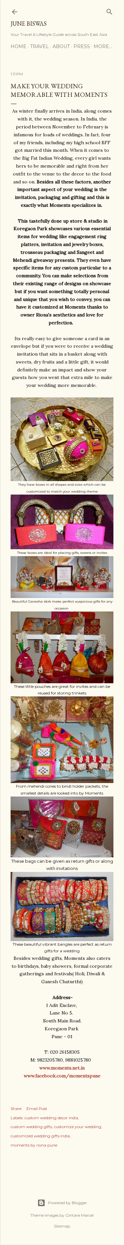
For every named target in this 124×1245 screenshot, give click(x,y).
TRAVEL (39, 46)
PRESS (81, 46)
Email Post (36, 1108)
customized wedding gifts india (40, 1135)
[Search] (109, 10)
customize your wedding (77, 1126)
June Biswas (29, 23)
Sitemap (62, 1226)
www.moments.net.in (62, 1068)
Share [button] (16, 1108)
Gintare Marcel (79, 1215)
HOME (18, 46)
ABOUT (61, 46)
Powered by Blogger (67, 1202)
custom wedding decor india (51, 1117)
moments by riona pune (34, 1145)
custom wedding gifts (31, 1126)
